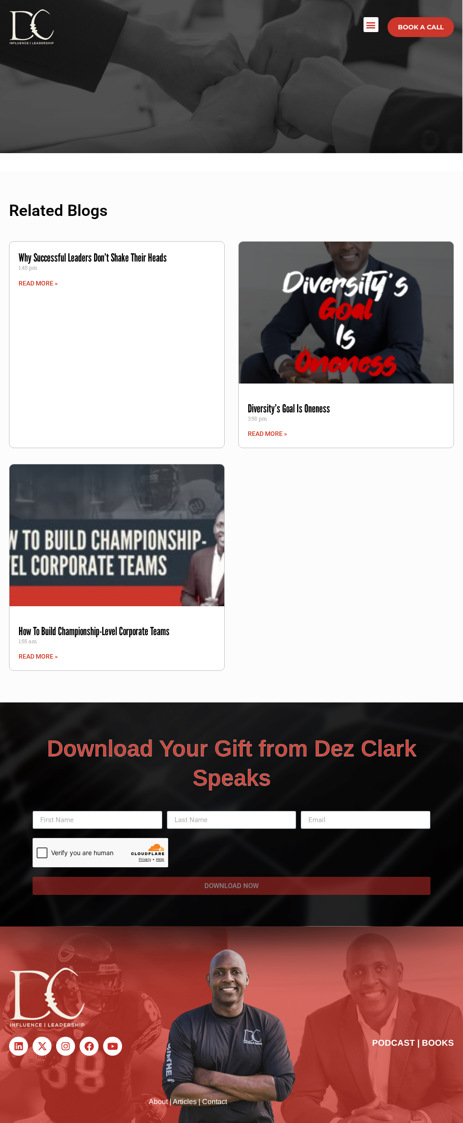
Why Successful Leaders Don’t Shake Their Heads (93, 257)
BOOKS (438, 1043)
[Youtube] (112, 1046)
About (158, 1101)
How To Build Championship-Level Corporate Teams (94, 631)
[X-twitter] (42, 1046)
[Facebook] (89, 1046)
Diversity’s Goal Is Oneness (289, 408)
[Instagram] (65, 1046)
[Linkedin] (18, 1046)
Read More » (38, 283)
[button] (371, 24)
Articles (185, 1101)
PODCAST (393, 1043)
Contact (214, 1101)
